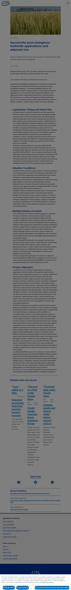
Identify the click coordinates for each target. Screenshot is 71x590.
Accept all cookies (22, 587)
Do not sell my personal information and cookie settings (52, 587)
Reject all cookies (9, 587)
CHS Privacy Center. (48, 582)
